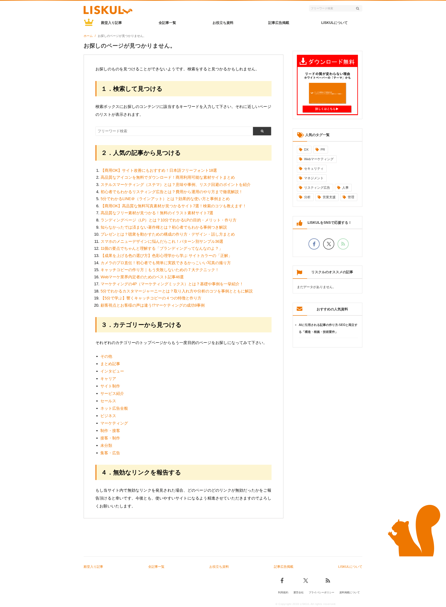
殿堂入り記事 (111, 23)
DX (306, 149)
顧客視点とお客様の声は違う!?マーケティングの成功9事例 (153, 305)
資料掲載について (349, 592)
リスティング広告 (317, 187)
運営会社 (298, 592)
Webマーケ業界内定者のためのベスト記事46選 (142, 277)
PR (323, 149)
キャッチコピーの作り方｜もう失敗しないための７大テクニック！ (160, 270)
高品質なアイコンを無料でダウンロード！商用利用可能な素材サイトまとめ (168, 177)
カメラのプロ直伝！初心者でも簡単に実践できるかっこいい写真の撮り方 (166, 263)
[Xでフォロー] (328, 244)
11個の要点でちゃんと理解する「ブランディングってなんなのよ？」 (162, 248)
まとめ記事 (110, 364)
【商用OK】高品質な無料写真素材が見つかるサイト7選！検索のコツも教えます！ (173, 206)
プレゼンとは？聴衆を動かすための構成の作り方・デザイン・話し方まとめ (168, 234)
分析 (307, 197)
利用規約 (283, 592)
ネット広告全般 (114, 408)
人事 (345, 187)
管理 (351, 197)
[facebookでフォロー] (314, 244)
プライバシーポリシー (321, 592)
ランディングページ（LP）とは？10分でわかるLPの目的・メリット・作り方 (168, 220)
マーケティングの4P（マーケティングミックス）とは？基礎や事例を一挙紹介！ (172, 284)
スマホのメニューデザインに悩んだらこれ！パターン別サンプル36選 (162, 241)
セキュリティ (314, 168)
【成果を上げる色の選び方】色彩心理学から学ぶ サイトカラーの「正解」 (166, 255)
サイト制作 (110, 386)
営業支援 (329, 197)
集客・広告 (110, 453)
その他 (106, 356)
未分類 (106, 445)
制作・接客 (110, 430)
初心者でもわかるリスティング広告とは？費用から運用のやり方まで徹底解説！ (172, 192)
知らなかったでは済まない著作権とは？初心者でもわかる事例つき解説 (164, 227)
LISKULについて (334, 23)
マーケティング (114, 423)
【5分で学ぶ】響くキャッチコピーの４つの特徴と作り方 (151, 298)
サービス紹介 (112, 393)
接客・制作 (110, 438)
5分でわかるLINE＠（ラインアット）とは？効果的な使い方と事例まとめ (165, 199)
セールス (108, 401)
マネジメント (314, 178)
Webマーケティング (319, 159)
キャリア (108, 379)
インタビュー (112, 371)
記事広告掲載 (278, 23)
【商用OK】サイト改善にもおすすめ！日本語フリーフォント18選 (159, 170)
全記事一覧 (167, 23)
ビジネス (108, 416)
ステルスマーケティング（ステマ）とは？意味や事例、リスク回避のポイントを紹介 (176, 184)
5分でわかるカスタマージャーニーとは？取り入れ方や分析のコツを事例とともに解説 (177, 291)
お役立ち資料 (223, 23)
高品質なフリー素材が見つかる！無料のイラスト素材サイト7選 (157, 213)
